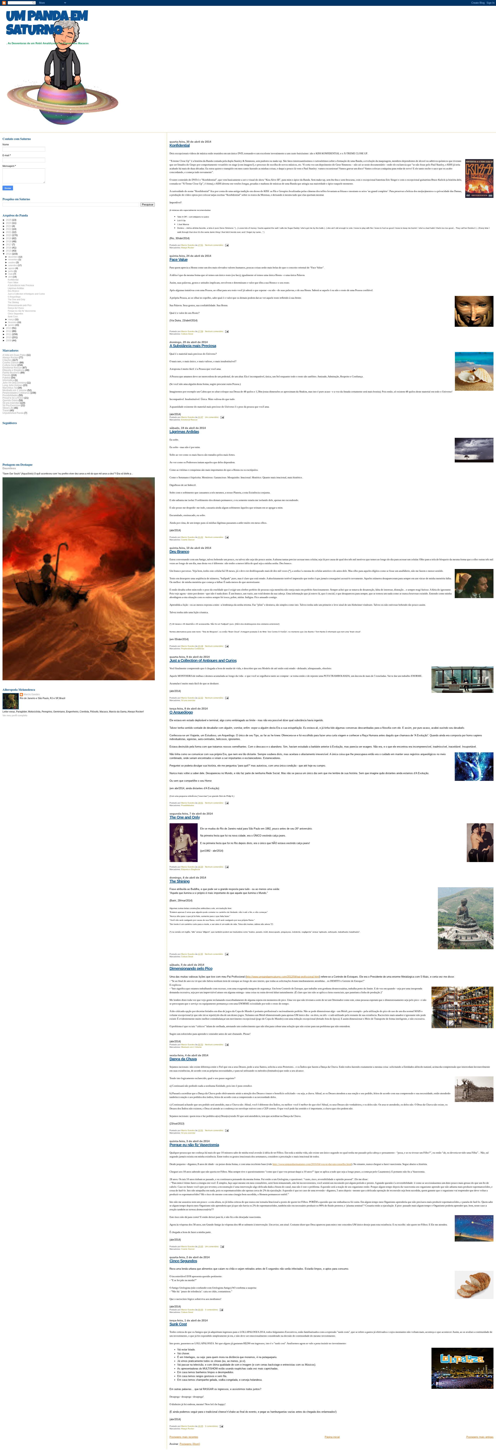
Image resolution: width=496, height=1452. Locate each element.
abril (10, 277)
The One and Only (185, 817)
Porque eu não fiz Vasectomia (194, 1145)
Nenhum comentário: (214, 245)
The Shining (179, 881)
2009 (9, 340)
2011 (9, 334)
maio (10, 274)
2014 (9, 254)
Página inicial (332, 1437)
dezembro (13, 257)
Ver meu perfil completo (15, 715)
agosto (11, 268)
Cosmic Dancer (188, 540)
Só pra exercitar (188, 700)
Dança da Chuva (183, 1059)
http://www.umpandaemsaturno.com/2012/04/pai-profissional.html (282, 976)
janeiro (11, 325)
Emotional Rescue (189, 420)
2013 (9, 328)
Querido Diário (10, 400)
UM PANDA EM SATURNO (47, 25)
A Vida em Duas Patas (14, 355)
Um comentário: (212, 417)
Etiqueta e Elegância (190, 869)
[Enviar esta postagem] (226, 245)
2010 (9, 337)
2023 (9, 226)
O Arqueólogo (181, 712)
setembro (13, 265)
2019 (9, 238)
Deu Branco (179, 551)
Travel (6, 410)
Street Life (8, 408)
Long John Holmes (12, 385)
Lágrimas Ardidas (184, 431)
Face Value (179, 259)
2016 (9, 247)
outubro (12, 262)
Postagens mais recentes (184, 1437)
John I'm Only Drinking (14, 382)
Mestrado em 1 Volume (191, 1047)
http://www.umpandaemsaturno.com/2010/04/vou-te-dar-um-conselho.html (312, 1164)
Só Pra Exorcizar (11, 405)
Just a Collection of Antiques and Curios (203, 660)
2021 (9, 232)
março (11, 319)
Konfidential (180, 145)
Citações (7, 360)
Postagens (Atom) (190, 1444)
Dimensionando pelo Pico (191, 968)
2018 (9, 241)
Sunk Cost (178, 1324)
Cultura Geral (187, 334)
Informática (8, 380)
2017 (9, 244)
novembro (13, 259)
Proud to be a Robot (13, 398)
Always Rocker (187, 248)
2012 (9, 331)
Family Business (11, 372)
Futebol (6, 377)
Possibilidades (187, 805)
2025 (9, 220)
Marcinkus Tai (10, 387)
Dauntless (9, 468)
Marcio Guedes (32, 694)
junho (11, 271)
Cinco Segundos (183, 1261)
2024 (9, 223)
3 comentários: (212, 1310)
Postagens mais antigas (479, 1437)
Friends (6, 375)
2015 (9, 250)
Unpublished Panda (13, 413)
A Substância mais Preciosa (193, 346)
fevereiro (12, 322)
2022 (9, 229)
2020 (9, 235)
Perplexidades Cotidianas (192, 649)
